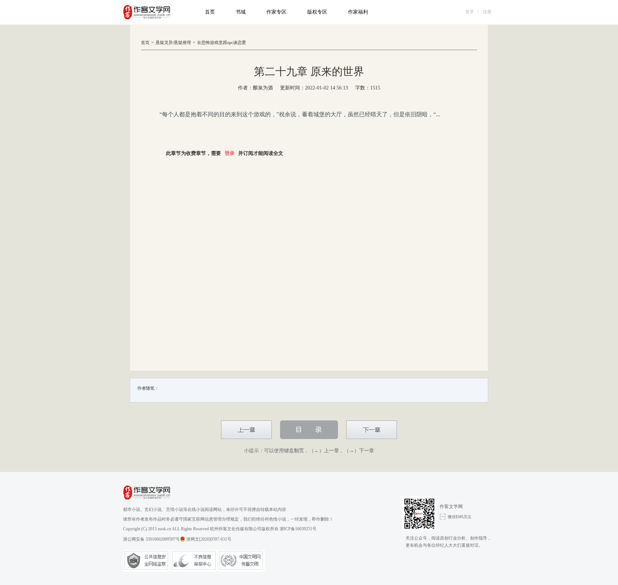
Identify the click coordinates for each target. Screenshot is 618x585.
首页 (210, 12)
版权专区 (317, 12)
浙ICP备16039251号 (298, 528)
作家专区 (276, 12)
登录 (469, 11)
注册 (487, 11)
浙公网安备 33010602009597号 (151, 539)
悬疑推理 (182, 42)
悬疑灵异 (164, 42)
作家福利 (358, 12)
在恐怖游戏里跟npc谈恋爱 (221, 42)
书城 (241, 12)
